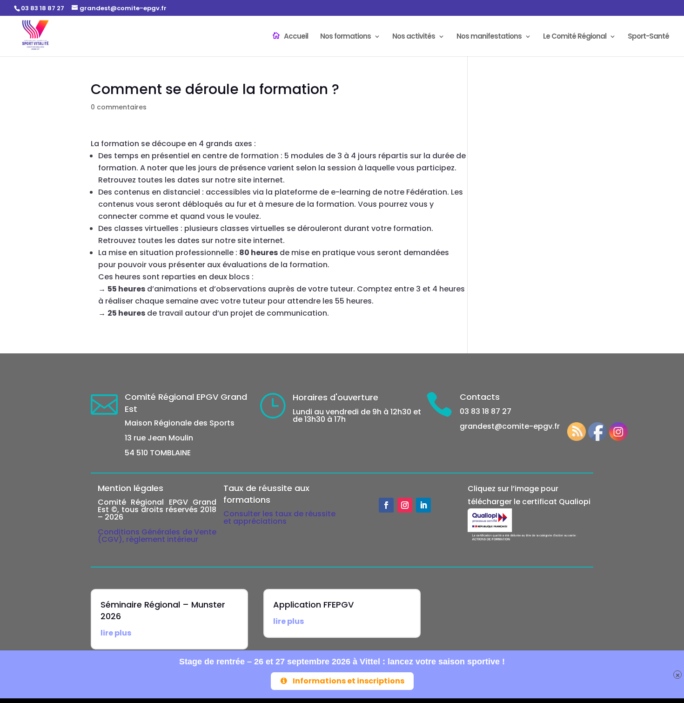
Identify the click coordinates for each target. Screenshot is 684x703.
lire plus (116, 633)
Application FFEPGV (313, 604)
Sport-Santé (648, 37)
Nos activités (413, 37)
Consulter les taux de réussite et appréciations (279, 517)
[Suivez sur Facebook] (386, 505)
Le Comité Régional (574, 37)
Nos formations (345, 37)
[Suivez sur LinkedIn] (423, 505)
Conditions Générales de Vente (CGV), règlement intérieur (157, 536)
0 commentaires (119, 107)
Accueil (296, 37)
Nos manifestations (489, 37)
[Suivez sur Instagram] (404, 505)
